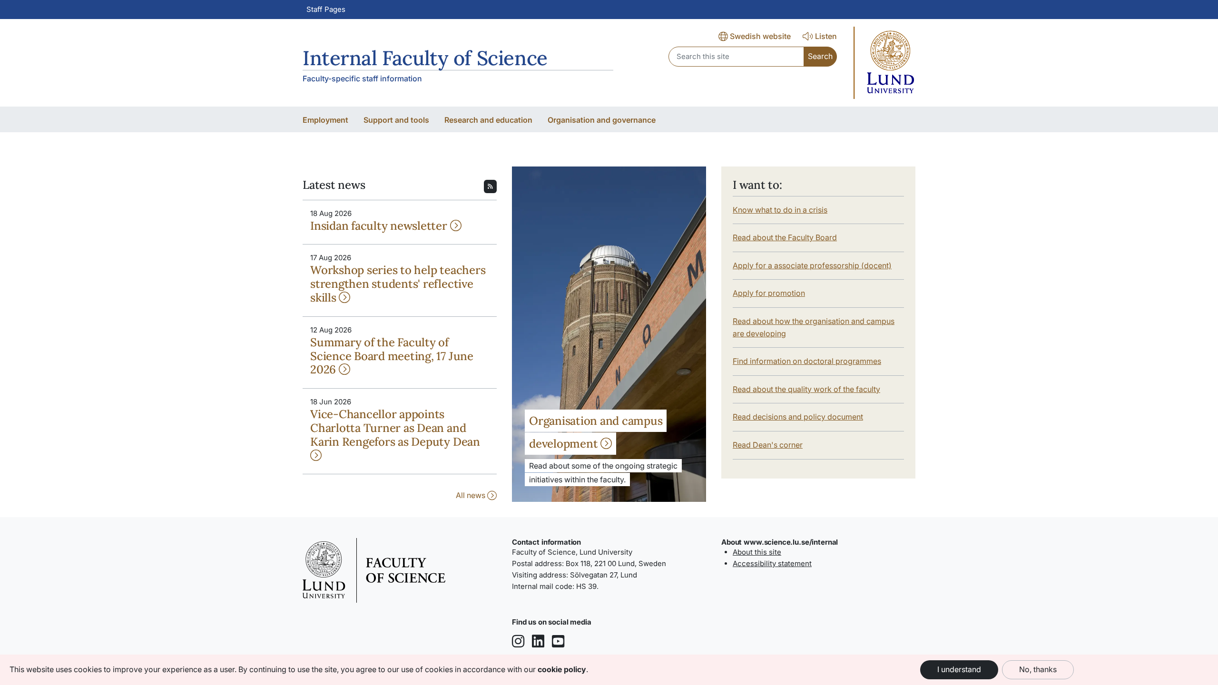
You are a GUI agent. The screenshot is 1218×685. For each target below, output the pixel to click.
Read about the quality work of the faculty (806, 389)
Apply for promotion (769, 293)
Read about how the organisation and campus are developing (813, 327)
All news (471, 495)
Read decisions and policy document (798, 416)
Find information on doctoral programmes (807, 361)
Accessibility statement (772, 563)
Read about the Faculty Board (785, 237)
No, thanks (1038, 669)
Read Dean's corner (768, 445)
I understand (959, 669)
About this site (757, 552)
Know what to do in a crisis (780, 210)
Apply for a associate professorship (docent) (812, 265)
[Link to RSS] (490, 185)
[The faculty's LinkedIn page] (538, 642)
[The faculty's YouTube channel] (558, 642)
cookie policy (562, 669)
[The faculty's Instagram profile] (518, 642)
